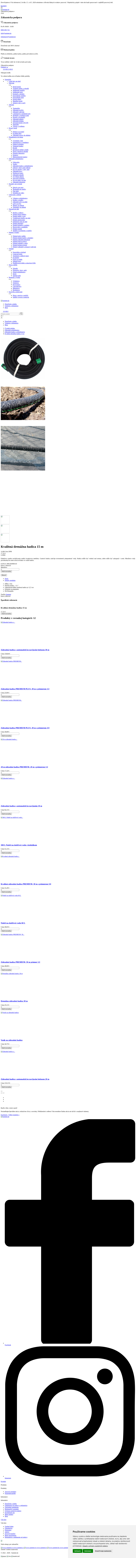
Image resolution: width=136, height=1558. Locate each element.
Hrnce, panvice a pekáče (20, 295)
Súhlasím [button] (77, 1551)
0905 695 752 (5, 30)
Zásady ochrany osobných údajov (95, 1546)
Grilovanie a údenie (15, 195)
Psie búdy (16, 191)
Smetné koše (17, 275)
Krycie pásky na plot (19, 180)
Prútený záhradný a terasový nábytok (24, 247)
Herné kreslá (17, 87)
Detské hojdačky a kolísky (21, 225)
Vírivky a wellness (18, 126)
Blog (6, 307)
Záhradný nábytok (18, 112)
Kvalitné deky (17, 133)
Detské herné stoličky (19, 214)
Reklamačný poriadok (12, 1509)
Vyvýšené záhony (18, 177)
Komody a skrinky (18, 94)
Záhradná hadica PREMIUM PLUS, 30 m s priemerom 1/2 (25, 689)
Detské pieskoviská (19, 220)
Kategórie (8, 79)
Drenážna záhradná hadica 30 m (14, 1001)
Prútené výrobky (14, 232)
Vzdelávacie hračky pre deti (21, 218)
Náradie (15, 268)
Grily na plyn (17, 204)
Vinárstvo (16, 283)
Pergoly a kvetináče (19, 117)
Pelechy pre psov (18, 187)
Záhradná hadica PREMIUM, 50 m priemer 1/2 (20, 962)
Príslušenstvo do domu (16, 137)
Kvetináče (16, 258)
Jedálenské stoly (18, 92)
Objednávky (9, 1528)
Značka (3, 594)
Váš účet (3, 1520)
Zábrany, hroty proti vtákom (21, 168)
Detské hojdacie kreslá (20, 245)
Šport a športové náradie (20, 151)
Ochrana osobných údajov (13, 1511)
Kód (2, 596)
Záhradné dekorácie (19, 182)
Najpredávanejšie (10, 1493)
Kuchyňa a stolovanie (15, 292)
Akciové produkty (10, 1492)
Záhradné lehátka (18, 121)
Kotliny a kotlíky (18, 200)
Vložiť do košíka (6, 571)
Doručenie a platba (11, 304)
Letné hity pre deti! (15, 81)
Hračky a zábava (18, 213)
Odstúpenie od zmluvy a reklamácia (16, 1505)
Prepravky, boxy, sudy (20, 270)
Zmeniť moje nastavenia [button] (103, 1551)
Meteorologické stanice (20, 157)
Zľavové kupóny (10, 1534)
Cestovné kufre (17, 254)
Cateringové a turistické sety (21, 114)
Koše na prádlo (17, 259)
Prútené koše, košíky (19, 236)
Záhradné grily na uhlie (20, 202)
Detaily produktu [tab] (10, 580)
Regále (15, 148)
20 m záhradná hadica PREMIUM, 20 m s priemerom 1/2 (24, 767)
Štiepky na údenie (18, 205)
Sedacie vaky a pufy (19, 103)
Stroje (14, 274)
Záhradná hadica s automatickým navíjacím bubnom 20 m (25, 1079)
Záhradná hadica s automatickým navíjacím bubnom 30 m (25, 650)
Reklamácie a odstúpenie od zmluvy (16, 1537)
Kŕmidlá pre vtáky (18, 193)
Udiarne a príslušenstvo (20, 198)
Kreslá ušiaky (17, 99)
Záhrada (11, 105)
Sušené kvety (17, 261)
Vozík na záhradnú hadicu (12, 1040)
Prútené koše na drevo (20, 241)
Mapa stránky (9, 1514)
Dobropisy (8, 1530)
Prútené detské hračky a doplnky (23, 238)
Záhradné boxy (17, 171)
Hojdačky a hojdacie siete (21, 115)
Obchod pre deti (14, 209)
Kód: (2, 565)
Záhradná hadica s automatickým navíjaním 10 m (21, 806)
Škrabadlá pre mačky (19, 189)
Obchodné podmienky (12, 1507)
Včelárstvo (16, 281)
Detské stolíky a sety (19, 216)
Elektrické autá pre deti (20, 222)
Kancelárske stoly (18, 97)
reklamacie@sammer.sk (8, 37)
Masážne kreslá (17, 101)
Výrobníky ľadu (18, 141)
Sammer (8, 594)
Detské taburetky (18, 223)
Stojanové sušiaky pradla (20, 150)
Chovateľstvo (17, 286)
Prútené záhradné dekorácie (21, 240)
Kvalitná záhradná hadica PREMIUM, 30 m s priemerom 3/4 (26, 884)
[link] (95, 1546)
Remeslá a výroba (14, 277)
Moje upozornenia (10, 1535)
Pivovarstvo (16, 284)
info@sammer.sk (6, 33)
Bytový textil (13, 128)
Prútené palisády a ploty (20, 243)
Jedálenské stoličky (19, 90)
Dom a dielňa (13, 265)
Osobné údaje (9, 1526)
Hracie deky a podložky (20, 227)
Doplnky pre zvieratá (15, 184)
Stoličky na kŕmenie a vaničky (22, 231)
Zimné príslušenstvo (19, 272)
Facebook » (4, 1115)
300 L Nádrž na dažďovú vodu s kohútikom (19, 845)
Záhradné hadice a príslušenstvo (23, 166)
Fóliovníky (16, 162)
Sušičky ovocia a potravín (21, 297)
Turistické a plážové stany (21, 256)
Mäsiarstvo (16, 288)
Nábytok (11, 83)
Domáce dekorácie (18, 153)
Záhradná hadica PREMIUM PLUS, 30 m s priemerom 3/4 (25, 728)
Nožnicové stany (18, 173)
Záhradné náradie (18, 175)
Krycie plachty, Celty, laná (21, 169)
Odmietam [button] (87, 1551)
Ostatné (11, 249)
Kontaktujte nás (10, 1513)
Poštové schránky (18, 144)
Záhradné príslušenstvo (16, 159)
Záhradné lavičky (18, 110)
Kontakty (4, 6)
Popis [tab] (6, 578)
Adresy (7, 1532)
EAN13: (3, 564)
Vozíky (15, 164)
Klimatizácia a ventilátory (21, 142)
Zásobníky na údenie (19, 207)
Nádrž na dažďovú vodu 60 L (13, 923)
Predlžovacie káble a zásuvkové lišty (24, 263)
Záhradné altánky (18, 119)
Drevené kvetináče (18, 178)
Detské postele (17, 229)
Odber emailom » (14, 1115)
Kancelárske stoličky (19, 96)
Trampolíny (16, 108)
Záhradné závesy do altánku (21, 135)
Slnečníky (16, 124)
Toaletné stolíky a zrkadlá (21, 88)
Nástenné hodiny (18, 146)
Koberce (15, 155)
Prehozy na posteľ (18, 132)
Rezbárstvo (16, 290)
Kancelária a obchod (19, 252)
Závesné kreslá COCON (20, 123)
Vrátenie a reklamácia (11, 306)
